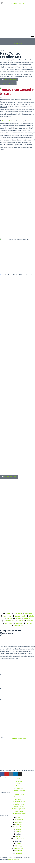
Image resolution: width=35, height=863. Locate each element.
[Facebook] (2, 774)
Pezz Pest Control (7, 121)
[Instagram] (20, 774)
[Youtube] (6, 774)
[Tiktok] (11, 774)
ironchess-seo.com (14, 859)
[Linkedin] (15, 774)
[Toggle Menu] (32, 36)
